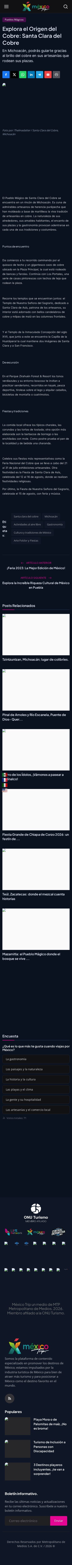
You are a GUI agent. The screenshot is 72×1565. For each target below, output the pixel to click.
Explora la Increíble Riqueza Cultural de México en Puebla (36, 585)
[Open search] (65, 6)
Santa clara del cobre (26, 516)
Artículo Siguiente (34, 577)
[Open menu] (6, 6)
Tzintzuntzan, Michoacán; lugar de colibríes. (35, 659)
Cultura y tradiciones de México (32, 532)
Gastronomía (55, 524)
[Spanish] (5, 775)
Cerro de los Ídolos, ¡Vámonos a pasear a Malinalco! (33, 776)
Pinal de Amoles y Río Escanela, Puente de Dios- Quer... (34, 717)
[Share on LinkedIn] (31, 74)
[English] (5, 790)
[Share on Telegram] (39, 74)
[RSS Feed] (9, 1398)
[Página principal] (36, 6)
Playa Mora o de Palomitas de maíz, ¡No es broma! (50, 1423)
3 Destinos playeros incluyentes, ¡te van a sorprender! (49, 1469)
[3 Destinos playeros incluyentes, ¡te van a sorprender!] (17, 1471)
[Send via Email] (48, 74)
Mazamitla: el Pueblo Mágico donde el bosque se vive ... (31, 956)
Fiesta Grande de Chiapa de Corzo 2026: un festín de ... (35, 836)
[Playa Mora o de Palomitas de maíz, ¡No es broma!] (17, 1426)
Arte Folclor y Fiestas (26, 540)
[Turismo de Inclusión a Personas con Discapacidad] (17, 1449)
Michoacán (51, 516)
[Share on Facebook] (6, 74)
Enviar (58, 1521)
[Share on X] (14, 74)
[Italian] (5, 785)
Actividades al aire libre (27, 524)
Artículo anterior (38, 563)
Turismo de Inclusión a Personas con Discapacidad (50, 1446)
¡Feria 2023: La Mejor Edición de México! (36, 568)
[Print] (56, 74)
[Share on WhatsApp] (22, 74)
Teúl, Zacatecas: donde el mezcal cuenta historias (33, 896)
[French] (5, 780)
